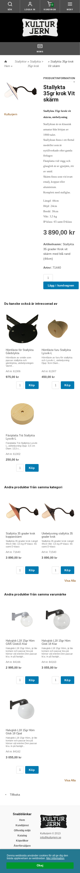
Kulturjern (10, 114)
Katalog (22, 835)
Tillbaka (13, 794)
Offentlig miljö (22, 830)
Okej (40, 865)
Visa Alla (70, 580)
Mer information (55, 858)
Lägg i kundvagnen (61, 285)
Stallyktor (20, 61)
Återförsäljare (22, 845)
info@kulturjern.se (50, 837)
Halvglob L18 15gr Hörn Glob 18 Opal (20, 732)
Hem (7, 66)
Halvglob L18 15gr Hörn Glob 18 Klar (56, 642)
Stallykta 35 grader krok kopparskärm (20, 535)
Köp (32, 385)
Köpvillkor (22, 840)
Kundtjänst (22, 825)
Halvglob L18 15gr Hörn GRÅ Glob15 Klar (20, 642)
